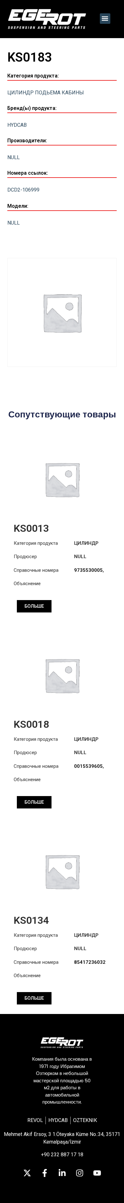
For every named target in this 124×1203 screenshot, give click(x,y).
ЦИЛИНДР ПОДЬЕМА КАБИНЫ (45, 93)
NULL (13, 157)
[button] (105, 18)
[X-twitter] (27, 1173)
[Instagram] (79, 1173)
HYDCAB (17, 125)
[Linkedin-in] (62, 1173)
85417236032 (90, 962)
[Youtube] (97, 1173)
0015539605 (88, 766)
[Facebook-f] (44, 1173)
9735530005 (88, 570)
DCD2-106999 (23, 190)
